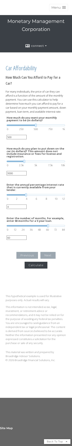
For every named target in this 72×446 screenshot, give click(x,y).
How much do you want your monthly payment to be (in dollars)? (32, 119)
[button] (58, 7)
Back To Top (55, 441)
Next (48, 255)
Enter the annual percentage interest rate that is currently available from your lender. (35, 187)
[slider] (36, 125)
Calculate (36, 265)
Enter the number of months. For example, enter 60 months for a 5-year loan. (35, 219)
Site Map (6, 428)
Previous (27, 255)
